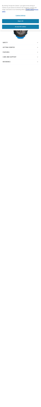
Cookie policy (30, 9)
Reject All (20, 21)
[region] (20, 15)
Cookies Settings (20, 15)
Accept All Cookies (20, 27)
